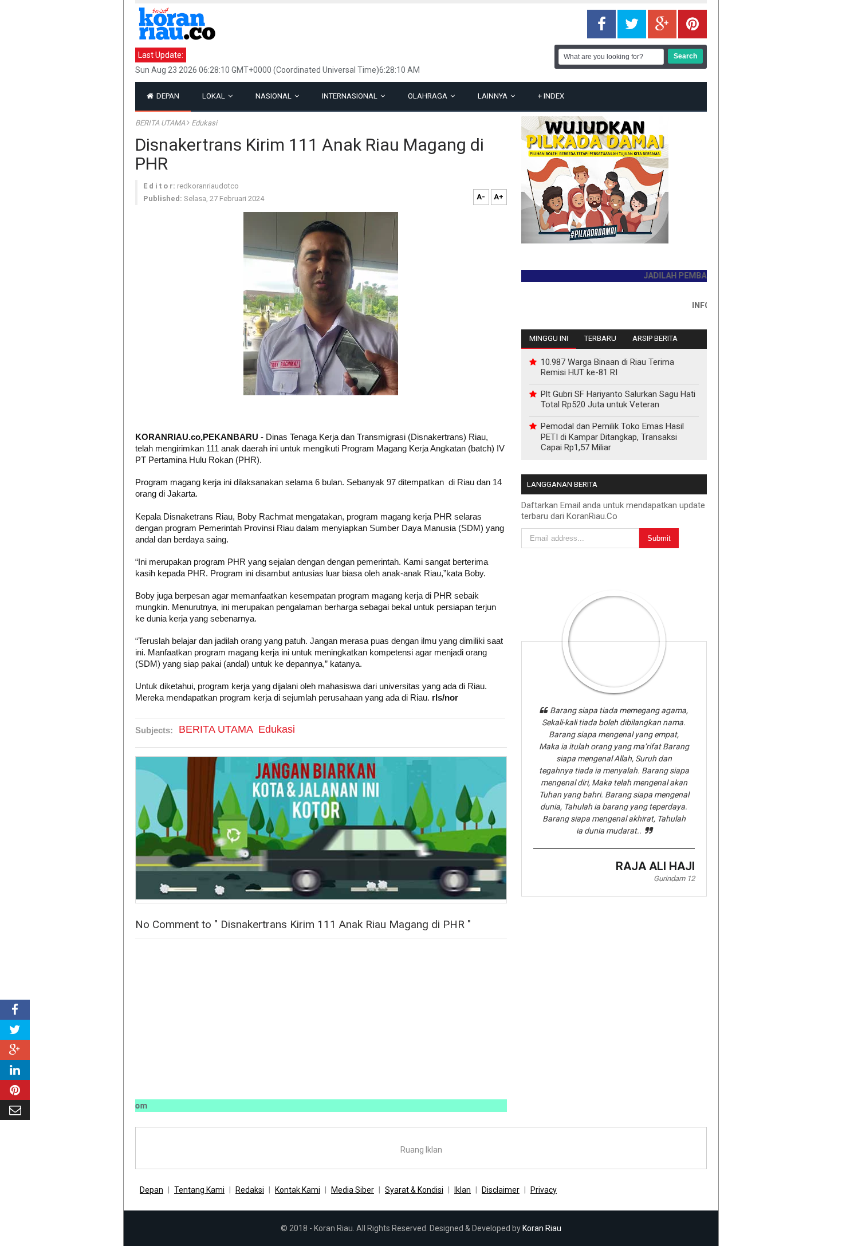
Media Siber (352, 1189)
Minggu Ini (548, 338)
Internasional (350, 96)
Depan (167, 96)
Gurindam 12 (674, 878)
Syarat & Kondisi (414, 1189)
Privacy (543, 1189)
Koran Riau (541, 1228)
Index (551, 96)
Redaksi (249, 1189)
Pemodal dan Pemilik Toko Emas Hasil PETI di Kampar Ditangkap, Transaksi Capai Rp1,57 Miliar (612, 436)
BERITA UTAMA (161, 123)
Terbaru (600, 338)
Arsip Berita (655, 338)
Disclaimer (501, 1189)
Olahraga (428, 96)
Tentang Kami (199, 1189)
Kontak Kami (297, 1189)
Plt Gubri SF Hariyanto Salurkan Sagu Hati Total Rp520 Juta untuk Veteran (618, 399)
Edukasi (204, 123)
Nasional (274, 96)
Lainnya (493, 96)
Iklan (462, 1189)
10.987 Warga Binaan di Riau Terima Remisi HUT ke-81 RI (607, 367)
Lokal (214, 96)
